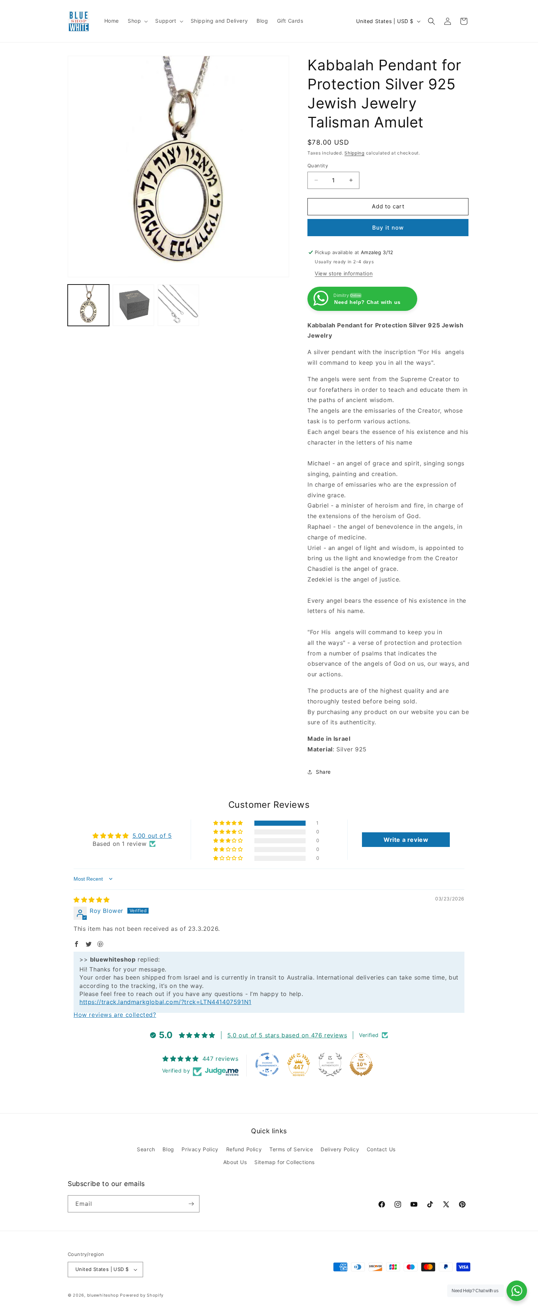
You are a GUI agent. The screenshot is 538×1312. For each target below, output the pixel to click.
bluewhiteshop (103, 1295)
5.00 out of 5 (152, 835)
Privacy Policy (200, 1149)
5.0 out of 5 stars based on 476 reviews (287, 1035)
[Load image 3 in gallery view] (178, 305)
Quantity (317, 165)
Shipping (354, 153)
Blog (168, 1149)
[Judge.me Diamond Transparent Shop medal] (267, 1064)
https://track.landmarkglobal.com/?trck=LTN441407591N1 (165, 1002)
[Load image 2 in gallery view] (133, 305)
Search (146, 1149)
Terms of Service (291, 1149)
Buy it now (388, 227)
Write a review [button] (406, 839)
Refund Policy (244, 1149)
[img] (92, 899)
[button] (137, 21)
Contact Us (381, 1149)
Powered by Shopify (142, 1295)
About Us (235, 1162)
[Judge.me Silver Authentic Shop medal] (330, 1064)
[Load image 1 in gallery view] (88, 305)
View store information (344, 273)
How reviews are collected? (115, 1014)
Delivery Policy (340, 1149)
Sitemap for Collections (284, 1162)
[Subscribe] (191, 1203)
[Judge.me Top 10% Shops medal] (361, 1064)
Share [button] (323, 772)
